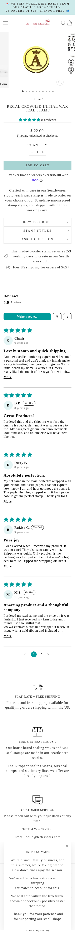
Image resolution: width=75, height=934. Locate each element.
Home (36, 99)
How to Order (37, 222)
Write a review (27, 316)
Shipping (22, 135)
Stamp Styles (37, 230)
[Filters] (57, 316)
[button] (30, 120)
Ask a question (37, 239)
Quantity (37, 145)
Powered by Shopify (37, 930)
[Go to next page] (49, 654)
